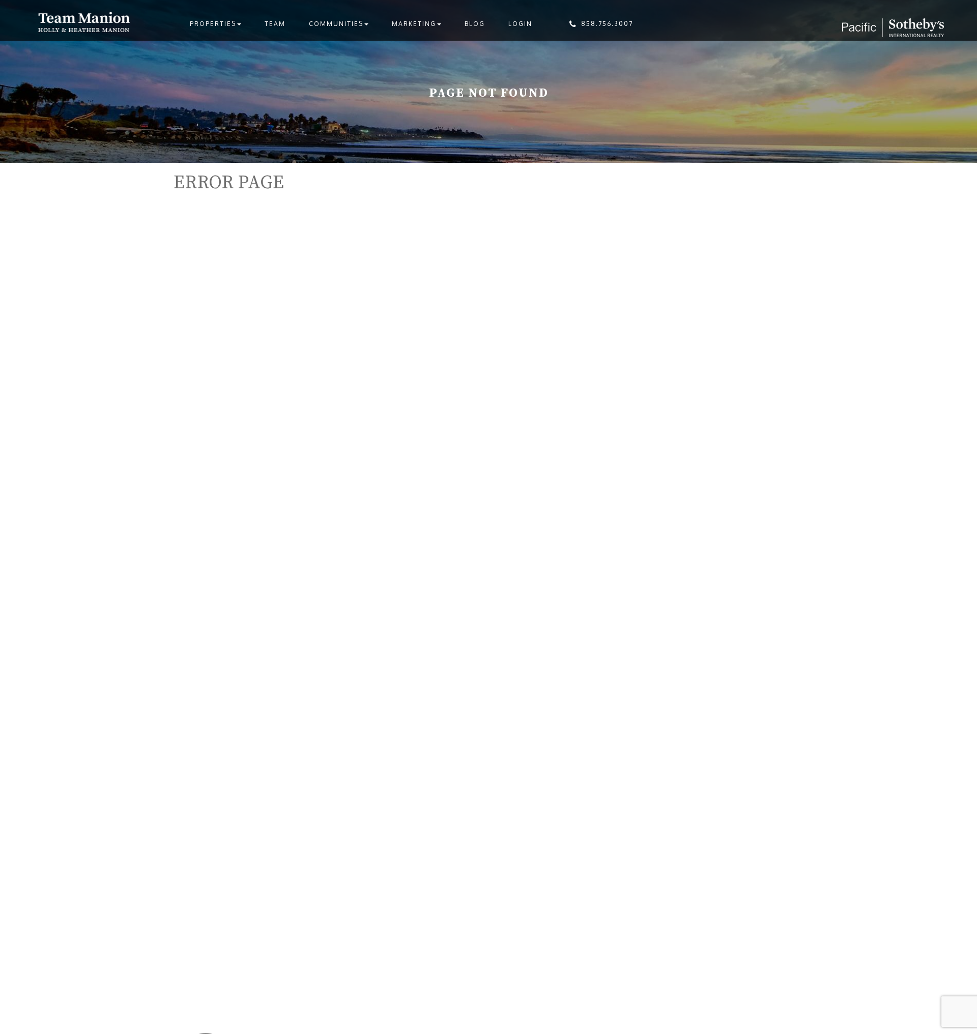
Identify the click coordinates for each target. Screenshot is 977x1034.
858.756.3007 (607, 23)
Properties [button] (213, 23)
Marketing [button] (414, 23)
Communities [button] (336, 23)
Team (275, 23)
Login (520, 23)
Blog (475, 23)
